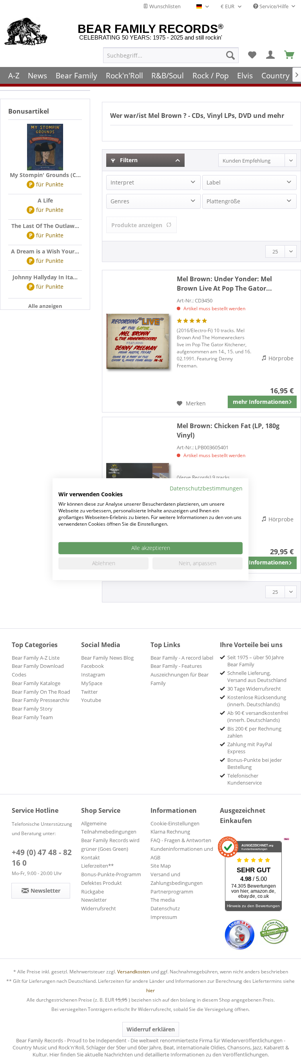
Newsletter (94, 899)
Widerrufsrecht (98, 908)
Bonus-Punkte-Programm (111, 874)
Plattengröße (223, 201)
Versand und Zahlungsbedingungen (176, 878)
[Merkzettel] (252, 55)
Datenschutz (165, 908)
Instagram (93, 674)
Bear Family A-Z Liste (36, 657)
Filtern (128, 160)
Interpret (122, 182)
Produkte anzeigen (136, 225)
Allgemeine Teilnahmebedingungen (108, 828)
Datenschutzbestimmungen (206, 488)
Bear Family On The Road (41, 691)
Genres (120, 201)
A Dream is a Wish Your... (45, 251)
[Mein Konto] (271, 55)
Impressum (163, 917)
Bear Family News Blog (107, 657)
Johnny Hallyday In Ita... (45, 277)
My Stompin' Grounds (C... (45, 175)
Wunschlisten (164, 6)
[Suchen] (230, 55)
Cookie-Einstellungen (174, 823)
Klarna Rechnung (170, 831)
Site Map (160, 865)
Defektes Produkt (101, 882)
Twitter (89, 691)
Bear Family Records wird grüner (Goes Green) (110, 844)
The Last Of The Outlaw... (45, 226)
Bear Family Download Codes (38, 670)
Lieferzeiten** (97, 865)
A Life (45, 200)
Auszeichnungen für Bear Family (179, 679)
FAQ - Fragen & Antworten (180, 840)
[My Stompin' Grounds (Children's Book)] (45, 147)
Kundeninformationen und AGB (181, 853)
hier (150, 990)
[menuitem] (171, 55)
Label (214, 182)
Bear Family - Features (176, 665)
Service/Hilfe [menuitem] (274, 6)
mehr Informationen (260, 401)
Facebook (92, 665)
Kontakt (90, 857)
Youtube (91, 700)
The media (162, 899)
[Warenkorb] (289, 55)
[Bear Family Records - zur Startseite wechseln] (26, 32)
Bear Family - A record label (181, 657)
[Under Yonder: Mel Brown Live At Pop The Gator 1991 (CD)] (137, 341)
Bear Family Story (32, 708)
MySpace (91, 683)
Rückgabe (92, 891)
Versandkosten (133, 971)
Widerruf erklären (151, 1029)
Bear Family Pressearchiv (40, 700)
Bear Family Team (32, 717)
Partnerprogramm (171, 891)
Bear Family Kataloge (36, 683)
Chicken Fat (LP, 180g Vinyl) (228, 430)
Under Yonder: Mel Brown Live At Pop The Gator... (224, 284)
